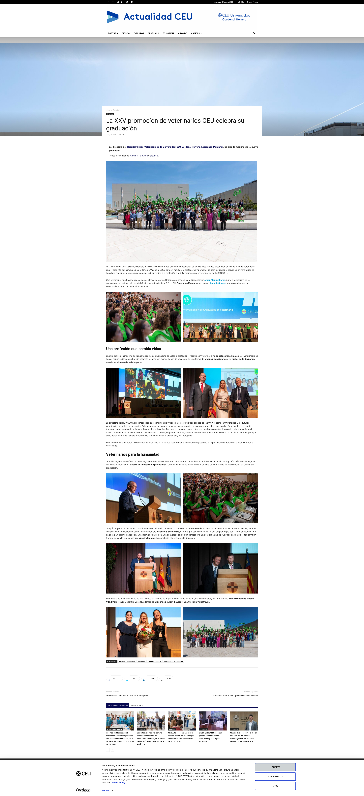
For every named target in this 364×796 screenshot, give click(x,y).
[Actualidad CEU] (182, 17)
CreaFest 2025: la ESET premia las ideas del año (235, 695)
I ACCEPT (275, 767)
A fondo (182, 33)
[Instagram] (117, 2)
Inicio (108, 110)
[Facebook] (108, 2)
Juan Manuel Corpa (215, 280)
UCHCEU (241, 2)
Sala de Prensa (252, 2)
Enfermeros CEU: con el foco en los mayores (127, 695)
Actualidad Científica (114, 729)
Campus (195, 33)
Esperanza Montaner (212, 147)
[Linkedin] (122, 2)
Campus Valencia (154, 661)
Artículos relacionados (118, 705)
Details (105, 790)
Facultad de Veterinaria (173, 661)
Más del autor (137, 705)
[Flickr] (113, 2)
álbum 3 (153, 155)
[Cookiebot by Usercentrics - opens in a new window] (83, 790)
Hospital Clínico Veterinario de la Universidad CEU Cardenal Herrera (163, 147)
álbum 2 (144, 155)
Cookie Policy (118, 782)
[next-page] (112, 750)
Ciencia (126, 33)
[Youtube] (132, 2)
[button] (254, 33)
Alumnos (141, 661)
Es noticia (168, 33)
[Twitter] (127, 2)
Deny (275, 785)
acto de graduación (127, 661)
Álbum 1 (134, 155)
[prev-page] (108, 750)
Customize (273, 776)
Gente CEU (153, 33)
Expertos (139, 33)
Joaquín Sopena (218, 283)
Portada (113, 33)
